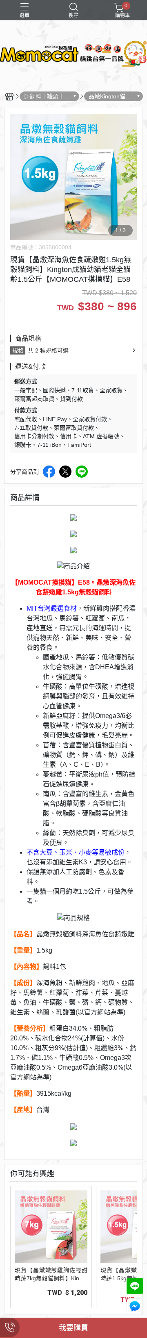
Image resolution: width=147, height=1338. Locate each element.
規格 (18, 350)
